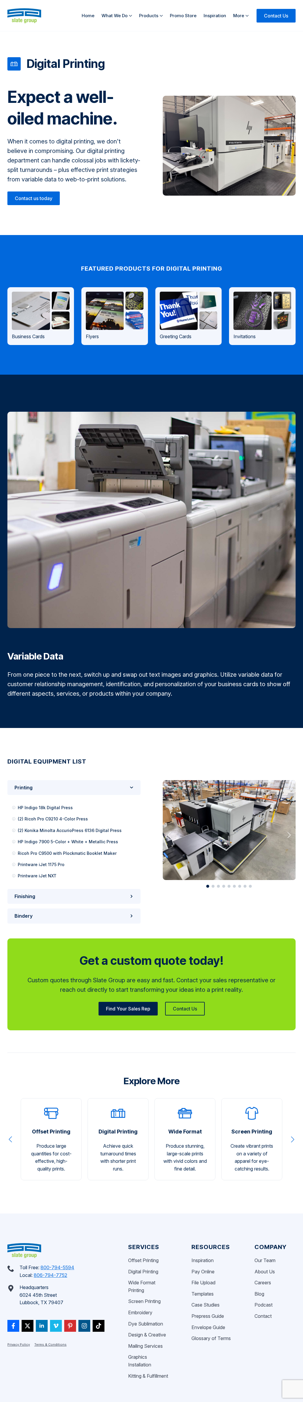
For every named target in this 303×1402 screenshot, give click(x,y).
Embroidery (140, 1312)
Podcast (263, 1305)
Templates (202, 1294)
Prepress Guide (207, 1316)
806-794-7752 (50, 1275)
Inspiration (215, 15)
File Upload (203, 1283)
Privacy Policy (18, 1344)
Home (88, 15)
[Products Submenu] (162, 15)
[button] (169, 835)
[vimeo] (56, 1326)
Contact (263, 1316)
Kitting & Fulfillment (148, 1376)
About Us (264, 1272)
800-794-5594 (57, 1267)
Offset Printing (143, 1260)
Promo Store (183, 15)
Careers (262, 1283)
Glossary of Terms (211, 1338)
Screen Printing (144, 1301)
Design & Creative (147, 1335)
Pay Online (203, 1272)
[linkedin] (42, 1326)
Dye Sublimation (145, 1324)
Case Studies (205, 1305)
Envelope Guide (208, 1327)
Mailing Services (145, 1346)
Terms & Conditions (50, 1344)
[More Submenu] (248, 15)
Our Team (264, 1260)
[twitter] (27, 1326)
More (238, 15)
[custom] (13, 1326)
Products (148, 15)
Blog (259, 1294)
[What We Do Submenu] (132, 15)
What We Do (114, 15)
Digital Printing (143, 1272)
